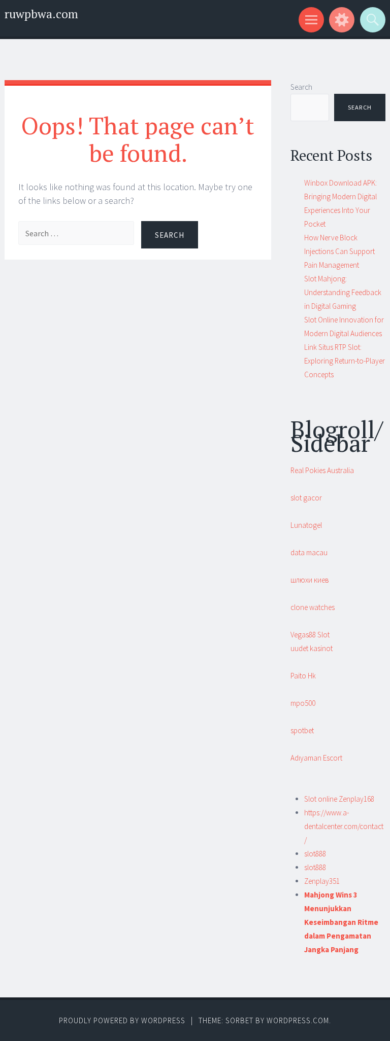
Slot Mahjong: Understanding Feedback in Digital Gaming (342, 292)
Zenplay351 (322, 881)
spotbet (302, 730)
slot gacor (306, 497)
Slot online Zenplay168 (339, 799)
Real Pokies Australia (322, 470)
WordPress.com (298, 1020)
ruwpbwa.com (41, 14)
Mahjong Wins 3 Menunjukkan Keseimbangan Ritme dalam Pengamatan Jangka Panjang (341, 922)
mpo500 (302, 703)
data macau (309, 552)
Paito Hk (303, 675)
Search (301, 87)
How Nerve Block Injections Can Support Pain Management (339, 251)
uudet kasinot (311, 648)
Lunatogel (306, 525)
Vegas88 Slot (310, 634)
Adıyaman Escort (316, 758)
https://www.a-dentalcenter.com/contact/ (343, 826)
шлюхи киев (309, 580)
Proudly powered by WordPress (122, 1020)
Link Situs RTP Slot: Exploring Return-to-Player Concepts (344, 360)
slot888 (315, 853)
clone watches (312, 607)
